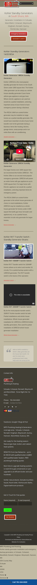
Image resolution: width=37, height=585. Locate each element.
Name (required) (9, 500)
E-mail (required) (24, 500)
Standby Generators (9, 137)
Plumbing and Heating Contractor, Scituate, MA (11, 4)
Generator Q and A (19, 39)
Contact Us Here (16, 403)
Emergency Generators (18, 34)
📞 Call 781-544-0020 (18, 582)
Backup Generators (9, 225)
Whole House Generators (10, 335)
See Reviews (10, 517)
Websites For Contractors (18, 542)
